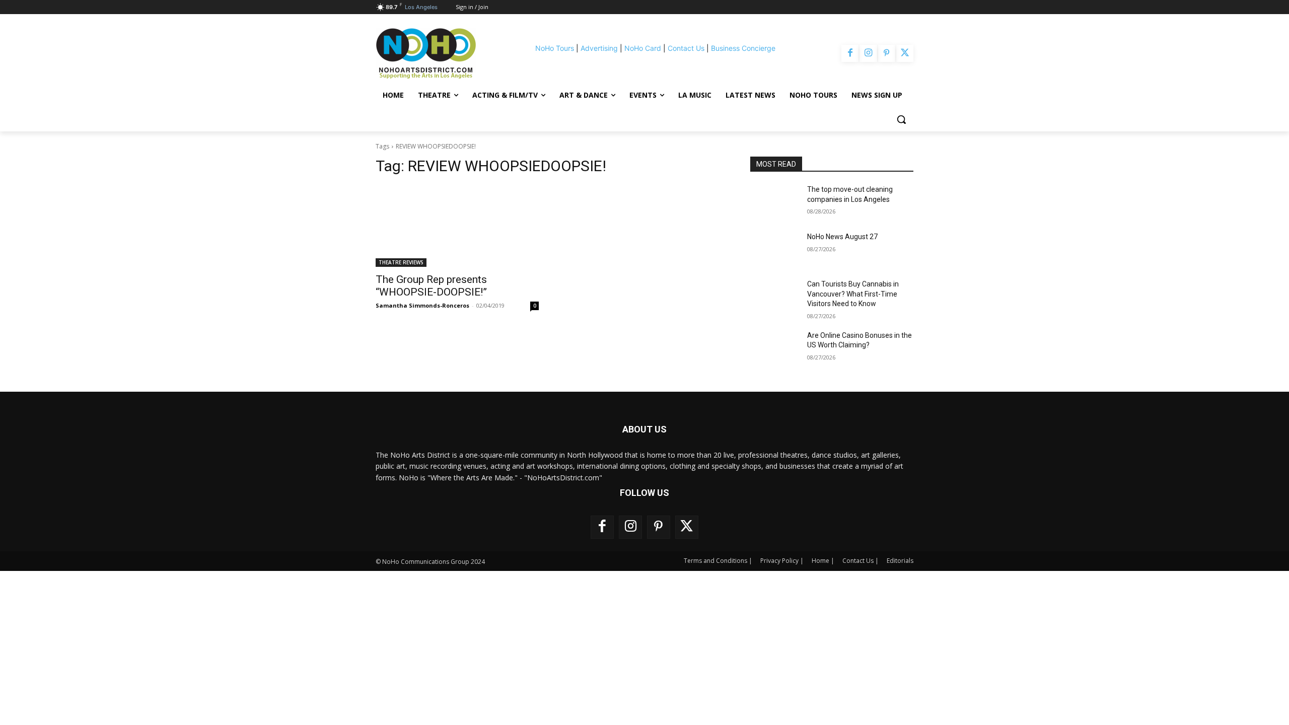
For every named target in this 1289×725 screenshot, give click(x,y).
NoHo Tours (554, 48)
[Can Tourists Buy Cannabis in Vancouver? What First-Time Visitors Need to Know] (774, 296)
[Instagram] (868, 53)
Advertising (599, 48)
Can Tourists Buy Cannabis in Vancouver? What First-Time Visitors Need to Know (853, 294)
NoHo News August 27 (842, 237)
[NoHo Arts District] (440, 53)
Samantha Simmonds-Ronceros (422, 305)
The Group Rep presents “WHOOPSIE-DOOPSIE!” (431, 285)
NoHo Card (642, 48)
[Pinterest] (886, 53)
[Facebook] (849, 53)
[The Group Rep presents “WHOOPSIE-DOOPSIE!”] (457, 226)
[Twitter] (904, 53)
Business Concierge (743, 48)
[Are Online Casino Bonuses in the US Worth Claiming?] (774, 348)
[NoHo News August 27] (774, 249)
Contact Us (686, 48)
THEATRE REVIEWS (401, 262)
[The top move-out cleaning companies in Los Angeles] (774, 202)
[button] (901, 119)
